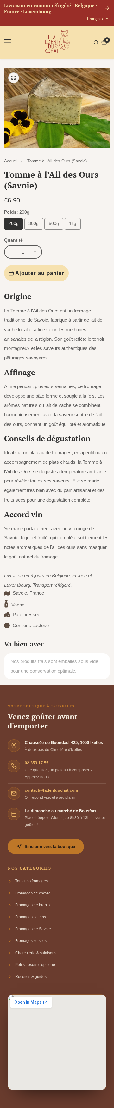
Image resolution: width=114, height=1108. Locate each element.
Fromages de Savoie (33, 929)
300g (33, 223)
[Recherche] (97, 42)
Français (95, 19)
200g (14, 223)
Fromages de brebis (32, 905)
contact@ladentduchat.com (51, 790)
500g (54, 223)
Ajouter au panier (39, 273)
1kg (72, 223)
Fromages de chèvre (33, 893)
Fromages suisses (31, 941)
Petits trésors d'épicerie (35, 964)
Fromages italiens (30, 917)
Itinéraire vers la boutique (50, 846)
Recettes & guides (31, 977)
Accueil (11, 161)
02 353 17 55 (36, 763)
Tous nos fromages (31, 881)
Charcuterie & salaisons (35, 953)
